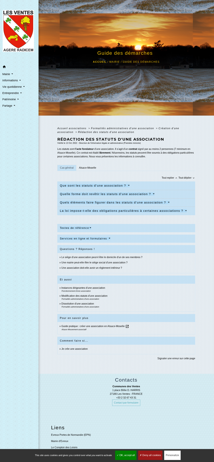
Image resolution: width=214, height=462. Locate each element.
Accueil (100, 62)
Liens (58, 427)
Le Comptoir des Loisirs (64, 447)
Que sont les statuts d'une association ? (93, 185)
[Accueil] (19, 32)
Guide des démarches (141, 62)
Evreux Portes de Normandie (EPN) (71, 435)
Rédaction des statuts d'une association (106, 132)
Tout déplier (186, 177)
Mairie (114, 62)
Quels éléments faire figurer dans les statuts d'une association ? (113, 202)
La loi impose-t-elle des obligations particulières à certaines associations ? (122, 210)
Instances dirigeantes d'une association (83, 288)
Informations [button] (10, 80)
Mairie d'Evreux (59, 441)
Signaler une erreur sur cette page (176, 358)
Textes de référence (74, 227)
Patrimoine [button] (9, 99)
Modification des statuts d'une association (84, 295)
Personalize (172, 455)
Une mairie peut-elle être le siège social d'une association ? (94, 262)
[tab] (66, 168)
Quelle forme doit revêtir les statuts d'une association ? (106, 194)
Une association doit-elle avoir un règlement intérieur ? (91, 268)
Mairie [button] (6, 74)
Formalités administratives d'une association (123, 128)
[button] (19, 67)
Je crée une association (74, 349)
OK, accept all (127, 455)
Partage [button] (7, 105)
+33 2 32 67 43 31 (126, 397)
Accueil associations (72, 128)
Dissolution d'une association (77, 303)
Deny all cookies (151, 455)
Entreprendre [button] (11, 93)
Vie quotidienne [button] (12, 86)
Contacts (126, 380)
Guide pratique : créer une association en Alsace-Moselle (95, 326)
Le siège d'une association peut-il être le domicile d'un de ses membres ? (101, 257)
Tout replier (170, 177)
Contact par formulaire (126, 402)
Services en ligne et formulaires (84, 238)
